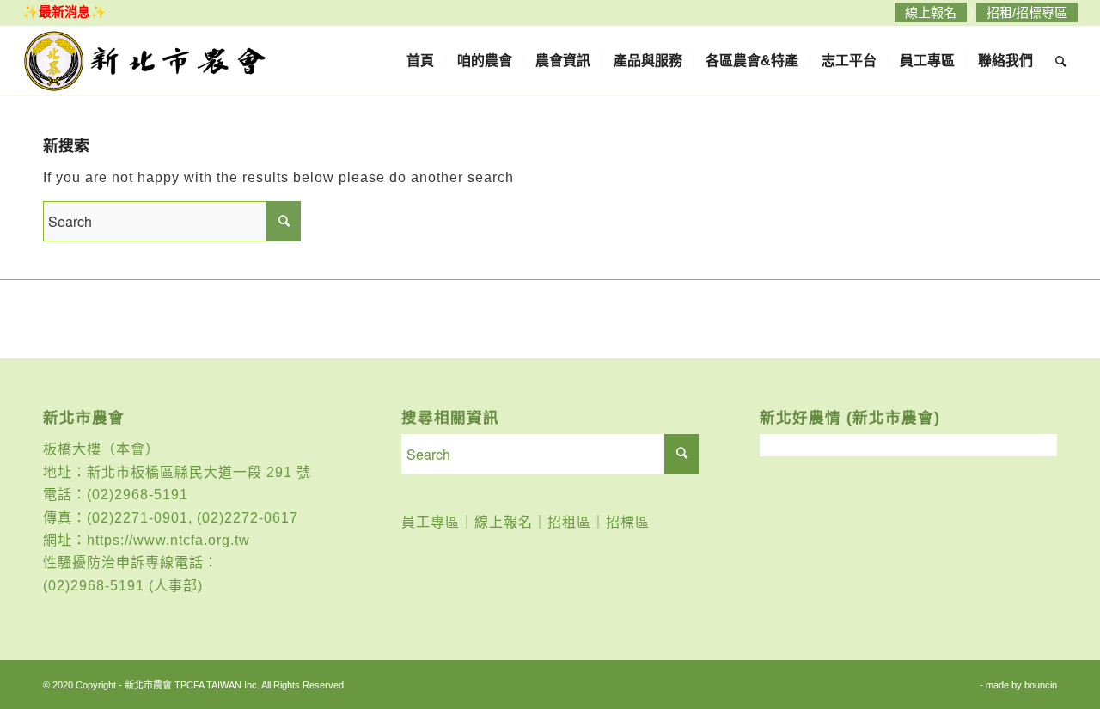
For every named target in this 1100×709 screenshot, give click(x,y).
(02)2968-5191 (137, 494)
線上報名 (503, 522)
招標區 (628, 522)
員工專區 (430, 522)
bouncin (1040, 685)
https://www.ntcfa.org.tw (168, 540)
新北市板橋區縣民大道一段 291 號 (199, 472)
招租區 (569, 522)
